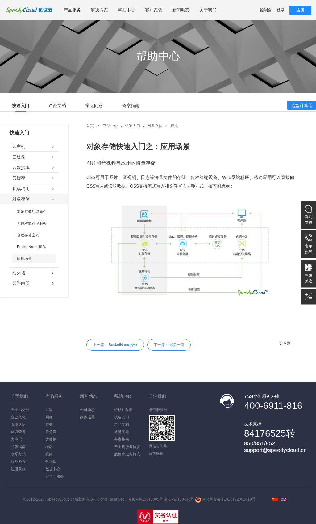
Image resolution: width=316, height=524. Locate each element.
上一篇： (115, 345)
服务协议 (18, 461)
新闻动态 (180, 9)
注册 (300, 10)
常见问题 (94, 105)
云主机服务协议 (127, 447)
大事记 (16, 439)
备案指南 (130, 105)
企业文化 (18, 417)
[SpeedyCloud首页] (275, 499)
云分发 (50, 432)
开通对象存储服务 (32, 223)
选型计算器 (302, 105)
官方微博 (156, 453)
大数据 (50, 439)
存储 (49, 424)
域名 (49, 447)
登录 (280, 10)
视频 (49, 454)
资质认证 (18, 424)
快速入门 (20, 105)
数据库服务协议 (127, 454)
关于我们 (208, 9)
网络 (49, 417)
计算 (49, 410)
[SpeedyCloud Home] (284, 499)
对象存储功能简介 (32, 211)
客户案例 (153, 9)
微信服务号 (158, 410)
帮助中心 (126, 9)
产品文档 (57, 105)
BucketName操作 (31, 247)
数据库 (50, 461)
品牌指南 (18, 447)
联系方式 (18, 454)
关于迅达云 (20, 410)
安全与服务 (54, 476)
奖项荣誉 (18, 432)
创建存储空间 (28, 235)
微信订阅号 (158, 446)
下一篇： (169, 345)
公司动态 (87, 410)
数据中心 (52, 469)
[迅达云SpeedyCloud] (29, 10)
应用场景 (24, 258)
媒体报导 (87, 417)
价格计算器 (123, 410)
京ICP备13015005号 (145, 499)
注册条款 (18, 469)
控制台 (266, 10)
